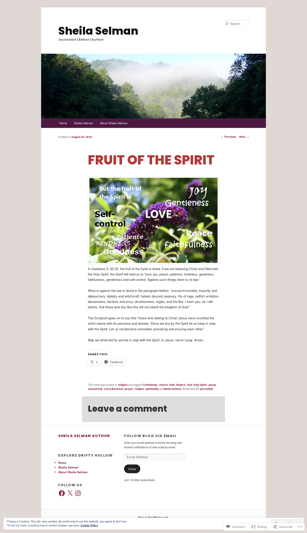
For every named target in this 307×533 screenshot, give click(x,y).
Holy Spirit (200, 385)
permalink (206, 389)
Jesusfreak (95, 389)
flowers (181, 385)
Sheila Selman (98, 30)
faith (172, 385)
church (163, 385)
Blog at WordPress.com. (153, 517)
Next (244, 137)
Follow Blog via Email (150, 435)
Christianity (150, 385)
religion (122, 385)
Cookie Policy (89, 525)
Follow (132, 469)
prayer (129, 389)
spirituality (152, 389)
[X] (69, 493)
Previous (228, 137)
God (189, 385)
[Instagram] (78, 493)
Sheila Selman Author (84, 435)
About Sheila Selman (113, 123)
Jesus (212, 385)
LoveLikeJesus (113, 389)
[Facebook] (61, 493)
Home (63, 123)
